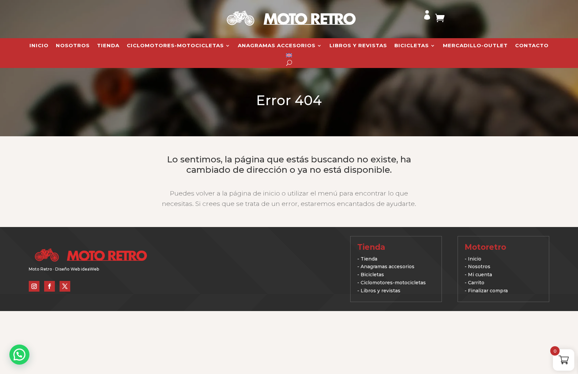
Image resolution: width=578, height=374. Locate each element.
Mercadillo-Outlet (475, 46)
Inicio (39, 46)
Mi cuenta (480, 275)
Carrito (476, 283)
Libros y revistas (358, 46)
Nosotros (73, 46)
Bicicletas (411, 46)
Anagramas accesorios (387, 267)
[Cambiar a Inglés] (289, 56)
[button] (19, 355)
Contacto (532, 46)
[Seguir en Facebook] (49, 286)
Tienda (108, 46)
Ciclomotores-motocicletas (393, 283)
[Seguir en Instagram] (34, 286)
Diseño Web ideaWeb (77, 269)
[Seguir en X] (65, 286)
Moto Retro (40, 269)
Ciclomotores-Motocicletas (175, 46)
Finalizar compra (488, 291)
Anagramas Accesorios (276, 46)
